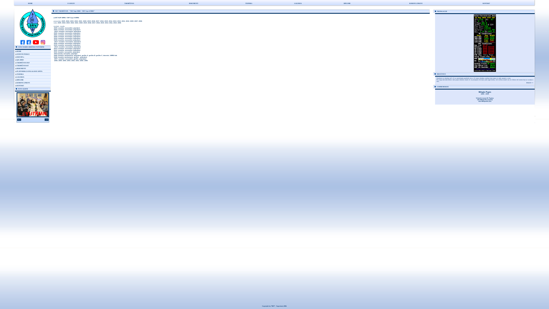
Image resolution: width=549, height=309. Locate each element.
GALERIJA (30, 77)
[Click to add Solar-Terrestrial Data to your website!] (485, 71)
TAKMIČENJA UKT (30, 63)
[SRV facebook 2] (29, 44)
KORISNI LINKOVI (30, 83)
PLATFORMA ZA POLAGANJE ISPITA (30, 71)
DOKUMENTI (30, 68)
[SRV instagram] (43, 44)
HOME (31, 51)
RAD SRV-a (30, 57)
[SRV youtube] (36, 44)
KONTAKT (30, 85)
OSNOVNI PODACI (30, 54)
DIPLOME (347, 3)
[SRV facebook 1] (22, 44)
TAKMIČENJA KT (30, 65)
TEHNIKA (30, 74)
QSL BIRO (30, 60)
